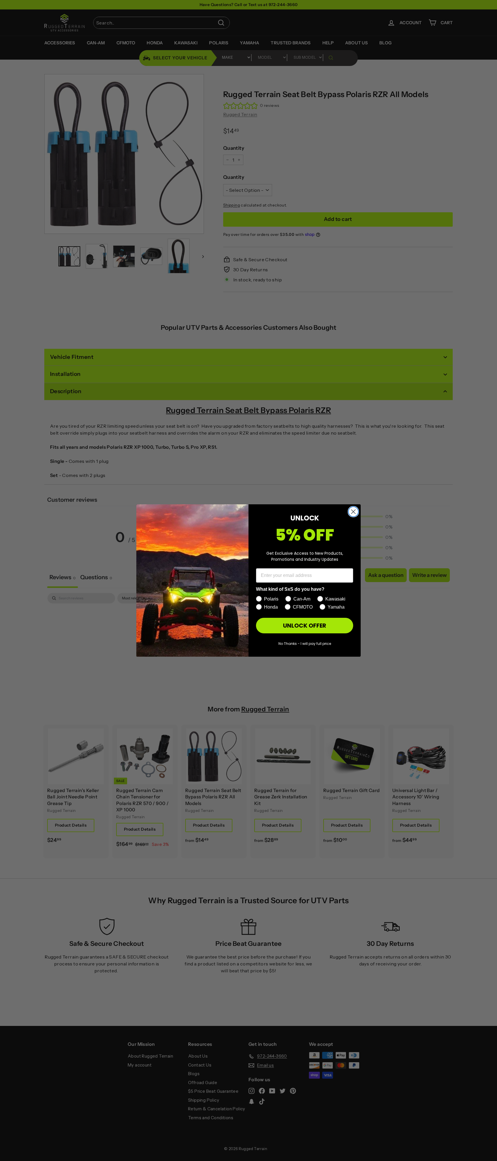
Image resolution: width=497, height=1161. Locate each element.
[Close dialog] (353, 512)
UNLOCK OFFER (304, 626)
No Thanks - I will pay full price (304, 643)
